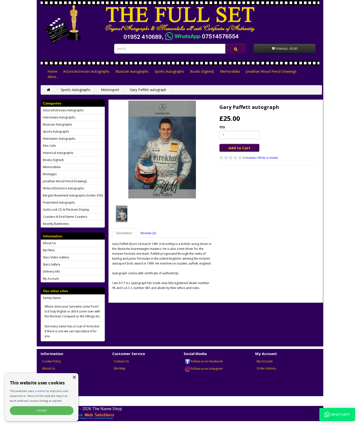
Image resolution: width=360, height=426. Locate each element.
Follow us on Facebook (206, 361)
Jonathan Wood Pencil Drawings (271, 71)
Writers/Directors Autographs (63, 188)
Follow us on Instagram (206, 369)
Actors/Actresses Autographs (86, 71)
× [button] (74, 377)
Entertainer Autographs (59, 139)
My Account (51, 278)
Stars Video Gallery (56, 257)
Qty (222, 127)
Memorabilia (230, 71)
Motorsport (110, 89)
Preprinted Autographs (59, 202)
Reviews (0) (148, 233)
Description (124, 233)
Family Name (52, 298)
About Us (49, 243)
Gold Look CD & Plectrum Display (66, 209)
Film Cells (49, 146)
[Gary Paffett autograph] (162, 149)
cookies (40, 391)
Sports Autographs (169, 71)
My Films (49, 250)
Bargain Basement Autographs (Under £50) (73, 195)
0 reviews (249, 158)
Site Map (119, 368)
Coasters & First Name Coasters (65, 217)
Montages (50, 174)
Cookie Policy (51, 361)
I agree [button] (41, 410)
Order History (266, 368)
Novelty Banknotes (56, 224)
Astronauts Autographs (59, 117)
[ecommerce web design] (84, 415)
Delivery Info (51, 271)
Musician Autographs (132, 71)
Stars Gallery (51, 264)
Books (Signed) (202, 71)
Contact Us (121, 361)
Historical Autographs (58, 153)
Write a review (268, 158)
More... (53, 76)
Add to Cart (239, 147)
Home (52, 71)
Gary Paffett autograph (148, 89)
